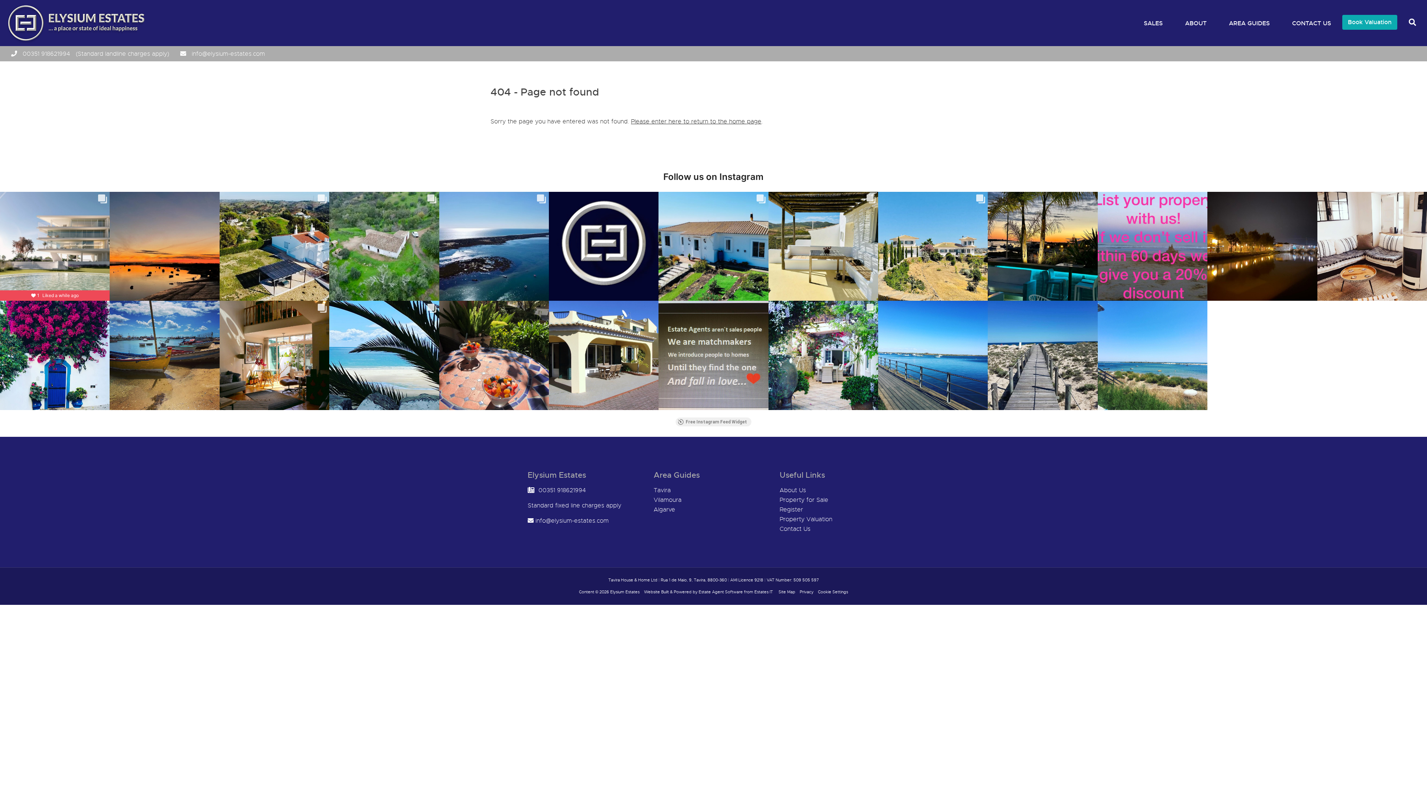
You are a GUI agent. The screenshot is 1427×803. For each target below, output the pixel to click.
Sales (1153, 23)
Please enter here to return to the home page (696, 121)
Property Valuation (806, 519)
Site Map (787, 591)
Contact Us (1311, 23)
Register (791, 509)
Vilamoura (668, 500)
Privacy (806, 591)
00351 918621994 (562, 490)
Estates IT (763, 591)
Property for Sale (804, 500)
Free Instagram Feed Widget (716, 422)
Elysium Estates (625, 591)
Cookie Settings (833, 591)
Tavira (662, 490)
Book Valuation (1370, 22)
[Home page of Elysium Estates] (74, 41)
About (1196, 23)
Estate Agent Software (721, 591)
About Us (793, 490)
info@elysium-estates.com (228, 54)
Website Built (656, 591)
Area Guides (1249, 23)
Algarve (664, 509)
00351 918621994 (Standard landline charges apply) (96, 54)
